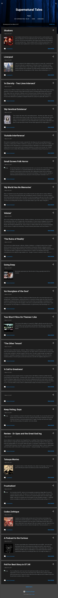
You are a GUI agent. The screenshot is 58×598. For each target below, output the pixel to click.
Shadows (8, 30)
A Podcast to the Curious (16, 538)
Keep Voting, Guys (13, 409)
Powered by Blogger (30, 591)
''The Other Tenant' (13, 343)
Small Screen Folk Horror (16, 161)
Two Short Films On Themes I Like (20, 317)
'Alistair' (7, 213)
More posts (29, 586)
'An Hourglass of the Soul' (16, 291)
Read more (51, 48)
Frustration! (9, 486)
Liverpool (8, 57)
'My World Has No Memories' (17, 187)
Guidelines (40, 19)
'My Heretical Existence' (15, 109)
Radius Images (32, 594)
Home (33, 19)
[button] (53, 30)
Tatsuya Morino (11, 459)
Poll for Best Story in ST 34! (17, 564)
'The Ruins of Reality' (14, 239)
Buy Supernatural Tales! (21, 19)
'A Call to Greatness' (13, 369)
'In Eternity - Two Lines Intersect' (19, 83)
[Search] (56, 4)
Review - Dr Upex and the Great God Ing (23, 433)
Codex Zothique (11, 511)
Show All (52, 24)
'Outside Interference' (14, 135)
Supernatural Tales (29, 10)
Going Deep (9, 265)
